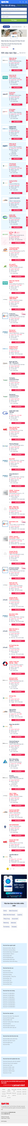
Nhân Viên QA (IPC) (14, 725)
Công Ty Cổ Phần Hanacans (15, 762)
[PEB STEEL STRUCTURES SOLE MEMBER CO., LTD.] (5, 94)
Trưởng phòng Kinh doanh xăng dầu (14, 248)
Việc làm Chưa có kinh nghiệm (10, 1063)
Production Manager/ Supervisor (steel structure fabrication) (12, 93)
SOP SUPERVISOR (14, 824)
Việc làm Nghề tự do (7, 1042)
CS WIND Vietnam (13, 129)
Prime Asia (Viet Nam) (14, 600)
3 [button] (13, 868)
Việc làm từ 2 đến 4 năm (8, 1067)
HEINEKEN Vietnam (13, 381)
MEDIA (3, 1089)
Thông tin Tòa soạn (5, 1116)
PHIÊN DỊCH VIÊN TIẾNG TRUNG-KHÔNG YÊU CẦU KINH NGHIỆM (13, 298)
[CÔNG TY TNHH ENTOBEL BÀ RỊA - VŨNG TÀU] (5, 446)
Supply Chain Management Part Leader (12, 127)
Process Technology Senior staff (14, 776)
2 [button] (10, 868)
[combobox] (14, 9)
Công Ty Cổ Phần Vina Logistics (14, 167)
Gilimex (11, 414)
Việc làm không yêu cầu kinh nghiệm (11, 1061)
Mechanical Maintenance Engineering (12, 330)
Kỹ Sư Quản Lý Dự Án (13, 522)
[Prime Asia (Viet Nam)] (5, 600)
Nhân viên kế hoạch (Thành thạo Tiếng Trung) (13, 144)
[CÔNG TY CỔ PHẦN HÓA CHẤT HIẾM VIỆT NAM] (5, 217)
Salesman (13, 922)
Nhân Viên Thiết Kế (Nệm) (14, 281)
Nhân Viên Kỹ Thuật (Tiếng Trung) (12, 75)
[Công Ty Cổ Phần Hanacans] (5, 761)
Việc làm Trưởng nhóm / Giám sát (11, 1021)
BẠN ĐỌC (24, 1091)
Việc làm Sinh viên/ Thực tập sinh (11, 1016)
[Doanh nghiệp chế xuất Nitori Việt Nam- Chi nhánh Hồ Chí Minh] (5, 77)
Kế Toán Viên (12, 696)
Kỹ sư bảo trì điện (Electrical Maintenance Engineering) (13, 614)
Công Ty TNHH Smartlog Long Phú (17, 251)
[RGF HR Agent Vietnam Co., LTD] (5, 492)
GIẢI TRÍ (14, 1095)
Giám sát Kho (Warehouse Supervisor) (13, 710)
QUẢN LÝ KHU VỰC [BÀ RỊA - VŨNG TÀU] (14, 662)
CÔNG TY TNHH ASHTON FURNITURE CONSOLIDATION (14, 201)
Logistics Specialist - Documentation (14, 198)
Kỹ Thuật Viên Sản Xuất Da (14, 646)
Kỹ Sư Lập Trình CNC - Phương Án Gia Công (13, 362)
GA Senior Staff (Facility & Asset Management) (13, 678)
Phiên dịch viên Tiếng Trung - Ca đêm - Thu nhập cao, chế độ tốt (13, 583)
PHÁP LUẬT (3, 1096)
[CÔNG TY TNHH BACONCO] (5, 827)
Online (5, 910)
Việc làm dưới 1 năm (7, 1065)
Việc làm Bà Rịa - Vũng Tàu (9, 976)
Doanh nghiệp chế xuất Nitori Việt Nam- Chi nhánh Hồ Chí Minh (15, 78)
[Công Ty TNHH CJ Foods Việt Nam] (5, 316)
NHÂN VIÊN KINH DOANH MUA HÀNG (12, 215)
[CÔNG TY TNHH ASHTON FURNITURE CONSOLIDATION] (5, 200)
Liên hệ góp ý (4, 1121)
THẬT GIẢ (24, 1094)
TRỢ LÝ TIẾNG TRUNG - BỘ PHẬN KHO (14, 794)
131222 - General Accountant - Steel (14, 537)
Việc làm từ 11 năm (7, 1072)
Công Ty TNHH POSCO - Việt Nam (16, 333)
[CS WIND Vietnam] (5, 129)
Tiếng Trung (6, 918)
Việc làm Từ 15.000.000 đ (9, 1001)
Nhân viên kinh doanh (9, 914)
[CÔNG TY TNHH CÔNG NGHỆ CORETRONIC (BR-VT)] (5, 112)
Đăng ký (19, 5)
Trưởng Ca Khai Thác (13, 181)
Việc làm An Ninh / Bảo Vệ (9, 948)
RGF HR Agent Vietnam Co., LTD (16, 493)
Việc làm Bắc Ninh (7, 984)
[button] (23, 1)
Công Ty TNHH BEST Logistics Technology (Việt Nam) (16, 664)
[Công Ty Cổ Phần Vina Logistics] (5, 166)
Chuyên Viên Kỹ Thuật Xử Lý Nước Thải (14, 598)
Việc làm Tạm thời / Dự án (9, 1040)
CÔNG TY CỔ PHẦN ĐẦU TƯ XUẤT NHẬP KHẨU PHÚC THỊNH (16, 554)
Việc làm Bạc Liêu (7, 978)
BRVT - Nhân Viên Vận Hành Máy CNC (14, 507)
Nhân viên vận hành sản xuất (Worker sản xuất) (13, 58)
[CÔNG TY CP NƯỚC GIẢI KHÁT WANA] (5, 266)
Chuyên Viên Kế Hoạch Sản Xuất (13, 552)
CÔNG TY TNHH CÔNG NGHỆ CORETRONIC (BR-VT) (15, 112)
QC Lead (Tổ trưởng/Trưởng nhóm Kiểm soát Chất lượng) (13, 265)
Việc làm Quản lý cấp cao (9, 1025)
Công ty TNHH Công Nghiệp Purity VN (15, 147)
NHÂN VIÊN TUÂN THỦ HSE (14, 411)
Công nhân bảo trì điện (13, 474)
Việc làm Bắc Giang (7, 982)
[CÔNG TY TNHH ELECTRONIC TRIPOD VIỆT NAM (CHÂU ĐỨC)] (5, 299)
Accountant (15, 918)
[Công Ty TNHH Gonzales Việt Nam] (5, 364)
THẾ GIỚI (4, 1094)
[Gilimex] (5, 413)
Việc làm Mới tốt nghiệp (8, 1018)
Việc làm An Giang (7, 974)
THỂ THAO (19, 1089)
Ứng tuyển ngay (17, 70)
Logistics (19, 914)
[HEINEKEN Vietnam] (5, 380)
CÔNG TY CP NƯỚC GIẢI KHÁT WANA (16, 267)
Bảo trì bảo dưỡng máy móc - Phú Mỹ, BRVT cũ (14, 759)
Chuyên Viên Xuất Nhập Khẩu (14, 840)
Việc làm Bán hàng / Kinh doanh (10, 951)
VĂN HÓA (14, 1093)
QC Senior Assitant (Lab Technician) (14, 568)
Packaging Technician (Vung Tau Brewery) (14, 378)
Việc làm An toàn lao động (9, 950)
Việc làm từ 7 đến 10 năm (9, 1071)
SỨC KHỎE (19, 1094)
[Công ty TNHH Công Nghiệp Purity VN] (5, 146)
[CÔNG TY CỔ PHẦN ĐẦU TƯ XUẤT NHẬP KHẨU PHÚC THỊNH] (5, 553)
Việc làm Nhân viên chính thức (10, 1038)
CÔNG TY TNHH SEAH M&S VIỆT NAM (15, 61)
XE (8, 1095)
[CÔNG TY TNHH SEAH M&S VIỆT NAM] (5, 60)
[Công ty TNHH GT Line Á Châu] (5, 429)
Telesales (14, 926)
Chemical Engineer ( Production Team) (14, 741)
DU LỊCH (9, 1097)
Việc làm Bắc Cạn (7, 980)
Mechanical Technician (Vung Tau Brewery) (14, 395)
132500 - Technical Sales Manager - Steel (14, 491)
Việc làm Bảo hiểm (7, 955)
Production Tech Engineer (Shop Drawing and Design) (13, 347)
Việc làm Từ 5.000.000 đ (8, 995)
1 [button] (7, 868)
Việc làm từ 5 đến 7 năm (8, 1069)
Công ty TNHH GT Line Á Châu (16, 430)
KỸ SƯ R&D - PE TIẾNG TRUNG (12, 110)
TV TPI (10, 697)
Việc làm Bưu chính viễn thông (10, 961)
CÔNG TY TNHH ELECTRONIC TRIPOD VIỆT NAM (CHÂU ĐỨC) (16, 300)
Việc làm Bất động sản (8, 957)
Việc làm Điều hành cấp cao (9, 1027)
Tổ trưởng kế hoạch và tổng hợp (13, 164)
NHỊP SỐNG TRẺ (14, 1090)
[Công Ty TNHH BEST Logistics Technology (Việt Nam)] (5, 664)
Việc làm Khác (6, 1044)
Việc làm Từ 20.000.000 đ (9, 1003)
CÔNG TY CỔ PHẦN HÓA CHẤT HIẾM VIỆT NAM (14, 218)
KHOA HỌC (19, 1091)
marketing (6, 922)
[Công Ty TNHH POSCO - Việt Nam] (5, 332)
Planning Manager (14, 443)
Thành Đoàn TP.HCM (5, 1118)
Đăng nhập (24, 5)
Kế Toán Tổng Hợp (11, 233)
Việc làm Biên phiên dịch (9, 959)
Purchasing (6, 926)
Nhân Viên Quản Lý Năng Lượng (14, 629)
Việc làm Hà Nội (7, 970)
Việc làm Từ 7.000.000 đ (8, 997)
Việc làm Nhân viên (7, 1019)
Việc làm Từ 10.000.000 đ (9, 999)
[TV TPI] (5, 698)
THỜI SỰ (3, 1091)
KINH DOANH (8, 1090)
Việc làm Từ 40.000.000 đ (9, 1006)
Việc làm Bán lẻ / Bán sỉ (8, 953)
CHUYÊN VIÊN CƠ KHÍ (13, 855)
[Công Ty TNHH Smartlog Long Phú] (5, 250)
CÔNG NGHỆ (8, 1093)
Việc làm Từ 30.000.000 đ (9, 1004)
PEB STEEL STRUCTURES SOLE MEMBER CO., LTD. (15, 95)
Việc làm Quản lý (7, 1023)
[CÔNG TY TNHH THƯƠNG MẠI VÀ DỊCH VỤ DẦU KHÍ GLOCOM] (5, 234)
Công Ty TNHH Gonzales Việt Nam (17, 364)
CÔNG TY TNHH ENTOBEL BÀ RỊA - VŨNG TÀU (17, 445)
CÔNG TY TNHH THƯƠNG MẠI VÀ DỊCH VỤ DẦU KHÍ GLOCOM (16, 235)
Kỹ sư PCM (12, 459)
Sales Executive (13, 910)
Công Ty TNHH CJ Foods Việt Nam (17, 316)
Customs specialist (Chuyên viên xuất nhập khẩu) (14, 810)
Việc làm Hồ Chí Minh (8, 972)
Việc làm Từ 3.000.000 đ (8, 993)
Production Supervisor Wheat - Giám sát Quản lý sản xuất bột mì (14, 314)
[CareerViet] (18, 1085)
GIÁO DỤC (24, 1089)
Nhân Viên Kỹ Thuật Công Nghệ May (14, 428)
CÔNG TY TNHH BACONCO (15, 826)
